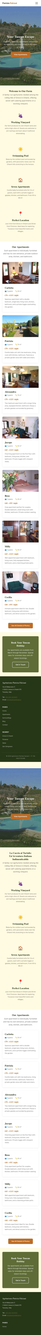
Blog (3, 721)
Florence (5, 739)
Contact (5, 725)
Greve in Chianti (7, 736)
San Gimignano (7, 746)
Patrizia (9, 3)
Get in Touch (20, 665)
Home (4, 711)
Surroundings (6, 718)
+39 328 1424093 (11, 697)
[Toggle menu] (37, 3)
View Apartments (20, 55)
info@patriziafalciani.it (14, 700)
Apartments (6, 714)
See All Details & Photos (20, 626)
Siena (4, 743)
